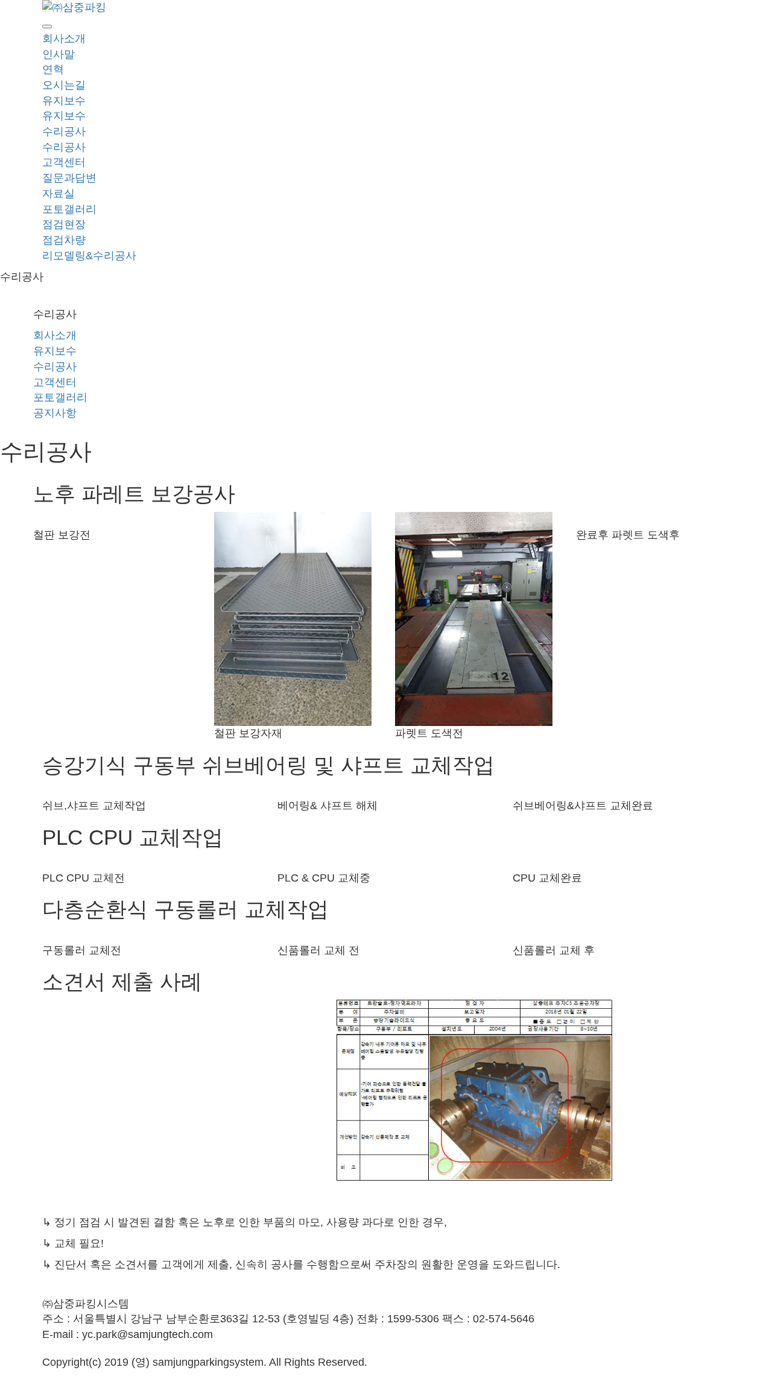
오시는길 (64, 85)
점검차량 (64, 240)
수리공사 (64, 131)
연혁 (53, 69)
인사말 (58, 54)
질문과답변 (69, 178)
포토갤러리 (69, 209)
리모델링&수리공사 (89, 256)
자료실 (58, 194)
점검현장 (64, 224)
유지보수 (64, 101)
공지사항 (55, 413)
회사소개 (64, 39)
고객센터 (64, 162)
